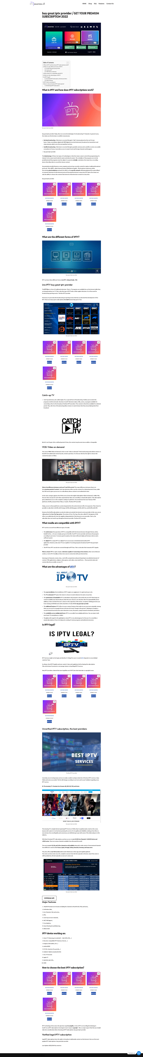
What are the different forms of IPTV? (53, 66)
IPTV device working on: (50, 82)
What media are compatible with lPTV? (53, 73)
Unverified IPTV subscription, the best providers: (56, 78)
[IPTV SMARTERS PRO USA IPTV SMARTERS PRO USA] (37, 3)
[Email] (139, 1053)
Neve (30, 1055)
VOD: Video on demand (51, 71)
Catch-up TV (49, 70)
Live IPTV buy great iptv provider (53, 68)
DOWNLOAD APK (49, 898)
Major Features (49, 80)
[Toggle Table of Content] (67, 63)
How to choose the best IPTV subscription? (54, 84)
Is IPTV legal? (47, 77)
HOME (84, 4)
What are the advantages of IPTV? (52, 75)
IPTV (72, 566)
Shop (90, 4)
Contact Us (110, 4)
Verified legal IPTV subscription (53, 85)
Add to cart (49, 204)
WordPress (42, 1055)
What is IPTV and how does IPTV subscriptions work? (56, 65)
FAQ (95, 4)
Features (101, 4)
